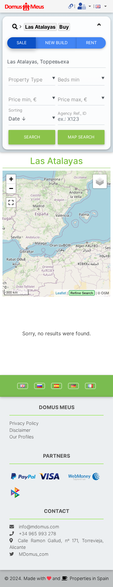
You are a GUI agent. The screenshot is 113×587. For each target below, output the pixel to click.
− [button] (11, 188)
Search (32, 136)
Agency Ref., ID (72, 112)
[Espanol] (56, 386)
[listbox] (31, 79)
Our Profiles (21, 436)
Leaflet (61, 292)
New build (56, 42)
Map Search (81, 136)
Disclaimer (19, 430)
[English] (22, 386)
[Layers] (100, 181)
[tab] (56, 27)
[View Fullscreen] (11, 202)
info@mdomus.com (39, 526)
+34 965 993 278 (37, 533)
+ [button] (11, 179)
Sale (22, 42)
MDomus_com (33, 554)
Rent (91, 42)
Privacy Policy (24, 423)
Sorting (15, 110)
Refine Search (81, 293)
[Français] (90, 386)
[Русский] (39, 386)
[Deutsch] (73, 386)
